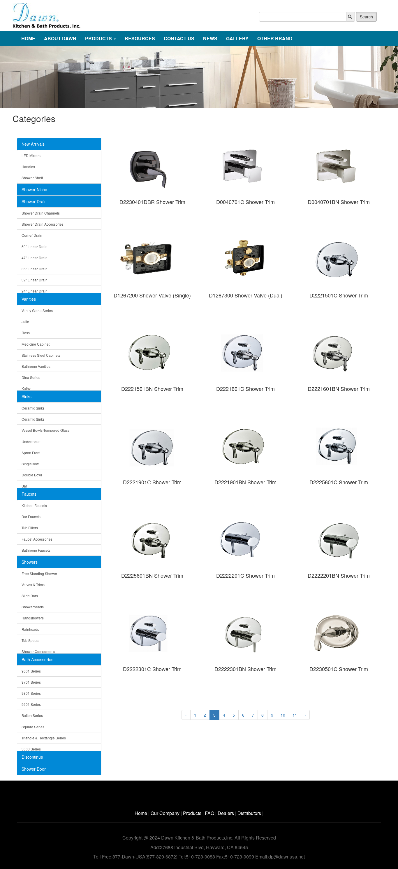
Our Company (165, 813)
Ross (26, 332)
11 (295, 715)
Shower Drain (34, 201)
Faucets (29, 494)
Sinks (26, 396)
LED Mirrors (31, 155)
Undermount (31, 441)
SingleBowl (31, 463)
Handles (28, 166)
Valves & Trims (33, 584)
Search (366, 17)
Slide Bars (30, 595)
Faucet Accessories (37, 539)
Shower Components (38, 651)
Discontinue (32, 757)
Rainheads (30, 629)
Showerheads (33, 606)
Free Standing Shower (39, 573)
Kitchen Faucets (34, 505)
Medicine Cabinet (36, 344)
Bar (24, 485)
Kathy (26, 388)
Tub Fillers (30, 527)
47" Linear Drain (34, 257)
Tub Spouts (30, 640)
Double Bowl (32, 474)
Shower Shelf (32, 177)
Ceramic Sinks (33, 407)
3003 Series (31, 748)
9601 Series (31, 670)
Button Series (32, 715)
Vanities (29, 299)
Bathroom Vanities (36, 366)
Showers (30, 562)
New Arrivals (33, 144)
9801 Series (31, 693)
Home (141, 813)
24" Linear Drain (34, 290)
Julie (25, 321)
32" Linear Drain (34, 279)
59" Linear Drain (34, 246)
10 (283, 715)
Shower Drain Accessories (43, 224)
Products (192, 813)
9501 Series (31, 704)
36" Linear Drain (34, 268)
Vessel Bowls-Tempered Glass (45, 430)
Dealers (226, 813)
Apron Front (31, 452)
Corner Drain (32, 235)
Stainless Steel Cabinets (41, 355)
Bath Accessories (37, 659)
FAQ (209, 813)
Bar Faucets (31, 516)
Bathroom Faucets (36, 550)
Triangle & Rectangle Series (44, 737)
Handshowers (33, 617)
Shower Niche (34, 189)
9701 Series (31, 682)
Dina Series (31, 377)
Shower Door (34, 769)
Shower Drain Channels (41, 212)
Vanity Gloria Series (37, 310)
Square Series (33, 726)
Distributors (249, 813)
